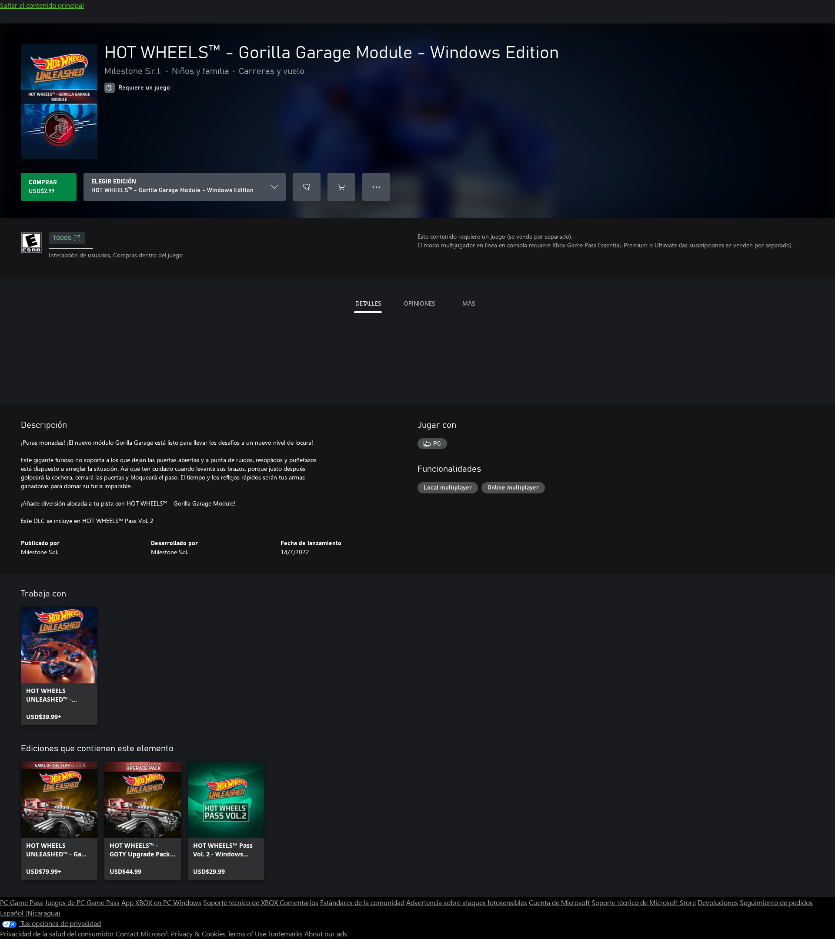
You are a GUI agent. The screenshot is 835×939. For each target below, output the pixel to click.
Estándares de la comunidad (362, 902)
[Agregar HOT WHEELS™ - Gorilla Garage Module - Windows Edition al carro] (341, 187)
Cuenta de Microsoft (559, 902)
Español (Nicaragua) (30, 912)
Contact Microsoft (142, 933)
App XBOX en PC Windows (161, 902)
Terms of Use (246, 933)
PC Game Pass (21, 902)
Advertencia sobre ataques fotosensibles (466, 902)
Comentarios (299, 902)
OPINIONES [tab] (419, 303)
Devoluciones (718, 902)
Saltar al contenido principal (42, 5)
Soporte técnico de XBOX (241, 902)
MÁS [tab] (468, 303)
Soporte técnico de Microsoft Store (643, 902)
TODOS (62, 238)
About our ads (325, 933)
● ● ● (376, 186)
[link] (59, 666)
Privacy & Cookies (198, 933)
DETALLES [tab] (368, 303)
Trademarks (285, 933)
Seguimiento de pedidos (776, 902)
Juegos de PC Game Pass (82, 902)
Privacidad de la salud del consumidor (57, 933)
